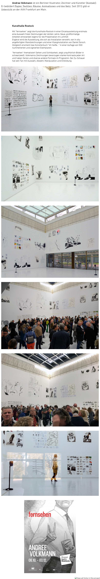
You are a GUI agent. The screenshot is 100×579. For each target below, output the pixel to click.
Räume (37, 6)
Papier (18, 6)
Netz (68, 6)
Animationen (49, 6)
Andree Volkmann (22, 2)
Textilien (27, 6)
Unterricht (6, 9)
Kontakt (91, 2)
